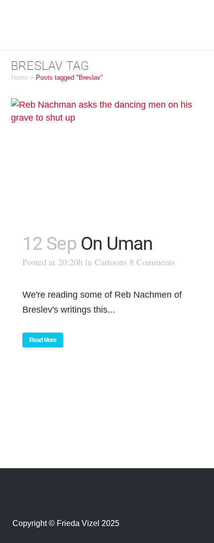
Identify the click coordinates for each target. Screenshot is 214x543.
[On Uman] (107, 159)
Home (19, 77)
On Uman (116, 243)
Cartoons (111, 262)
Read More (43, 340)
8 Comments (152, 262)
